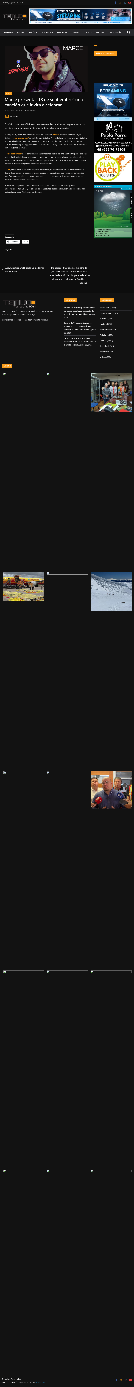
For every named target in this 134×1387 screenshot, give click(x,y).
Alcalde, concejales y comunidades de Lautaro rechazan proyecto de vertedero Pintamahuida (79, 310)
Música (76, 32)
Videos (103, 357)
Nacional (100, 32)
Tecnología (115, 32)
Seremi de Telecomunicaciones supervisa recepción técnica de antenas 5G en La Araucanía (77, 326)
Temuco (87, 32)
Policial (21, 32)
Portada (8, 32)
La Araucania (105, 313)
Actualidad (47, 32)
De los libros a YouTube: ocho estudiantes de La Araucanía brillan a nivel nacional (80, 341)
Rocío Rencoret (31, 110)
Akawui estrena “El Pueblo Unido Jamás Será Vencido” (24, 269)
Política (33, 32)
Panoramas (62, 32)
